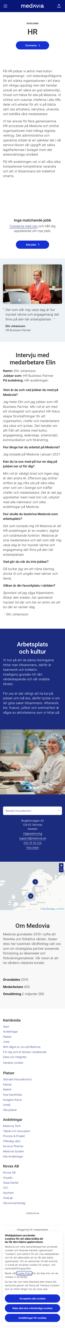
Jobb (6, 1041)
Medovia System (13, 1151)
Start (6, 1026)
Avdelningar (10, 1031)
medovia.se (32, 1213)
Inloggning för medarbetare (32, 1229)
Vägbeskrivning (32, 833)
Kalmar (7, 1084)
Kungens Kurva (12, 1099)
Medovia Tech (12, 1126)
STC (5, 1187)
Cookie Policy (24, 1273)
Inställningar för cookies (33, 1317)
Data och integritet (14, 1057)
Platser (7, 1036)
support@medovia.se (32, 838)
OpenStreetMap (48, 909)
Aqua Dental (10, 1182)
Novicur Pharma (13, 1146)
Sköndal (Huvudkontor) (17, 1079)
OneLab (8, 1197)
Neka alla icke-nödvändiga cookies (32, 1308)
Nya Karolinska (12, 1094)
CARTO (61, 909)
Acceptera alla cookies (33, 1298)
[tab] (27, 787)
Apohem (8, 1192)
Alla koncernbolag (14, 1203)
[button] (59, 6)
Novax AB (9, 1172)
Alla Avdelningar (13, 1156)
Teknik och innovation (16, 1131)
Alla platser (10, 1109)
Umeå (6, 1104)
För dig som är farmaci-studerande (24, 1052)
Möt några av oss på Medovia (21, 1046)
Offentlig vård (11, 1141)
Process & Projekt (14, 1136)
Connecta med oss (23, 226)
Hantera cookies (13, 1062)
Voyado (8, 1177)
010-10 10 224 (33, 842)
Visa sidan (32, 847)
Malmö (7, 1089)
